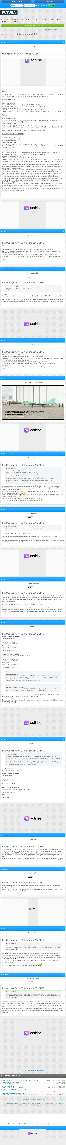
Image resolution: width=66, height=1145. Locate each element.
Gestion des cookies (29, 1124)
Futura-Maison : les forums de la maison (21, 19)
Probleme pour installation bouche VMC (12, 1093)
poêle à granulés (37, 1105)
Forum (6, 19)
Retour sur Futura (16, 1)
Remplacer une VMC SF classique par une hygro (15, 1090)
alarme (45, 1105)
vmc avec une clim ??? (7, 1086)
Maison (12, 1103)
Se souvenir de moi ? (42, 5)
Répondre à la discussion (33, 25)
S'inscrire (49, 2)
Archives (15, 1124)
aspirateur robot (27, 1105)
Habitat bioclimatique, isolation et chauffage (48, 19)
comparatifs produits (35, 1103)
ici (17, 953)
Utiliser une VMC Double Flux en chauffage (13, 1079)
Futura (10, 1124)
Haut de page (54, 1124)
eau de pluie (40, 1070)
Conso (20, 1124)
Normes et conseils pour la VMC (10, 1082)
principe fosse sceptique (29, 1070)
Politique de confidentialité (42, 1124)
